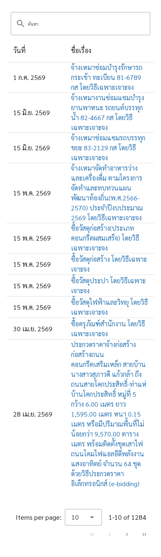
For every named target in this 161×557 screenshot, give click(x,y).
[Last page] (144, 534)
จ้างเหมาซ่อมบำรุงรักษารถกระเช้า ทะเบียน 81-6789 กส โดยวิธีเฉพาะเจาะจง (106, 77)
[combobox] (83, 517)
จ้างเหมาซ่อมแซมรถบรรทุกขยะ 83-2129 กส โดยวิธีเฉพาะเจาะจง (108, 147)
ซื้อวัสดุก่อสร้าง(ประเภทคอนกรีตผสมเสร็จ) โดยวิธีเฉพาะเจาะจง (105, 238)
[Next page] (126, 534)
